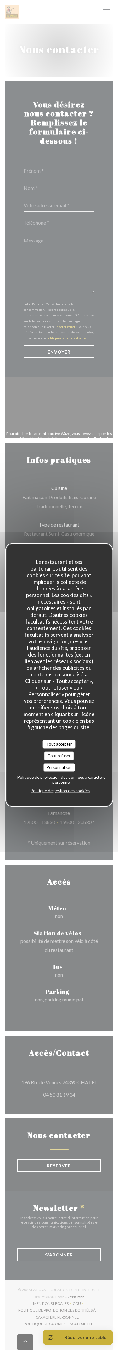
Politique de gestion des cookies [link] (60, 790)
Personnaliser (59, 767)
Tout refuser (59, 755)
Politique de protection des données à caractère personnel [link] (61, 780)
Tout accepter (59, 743)
